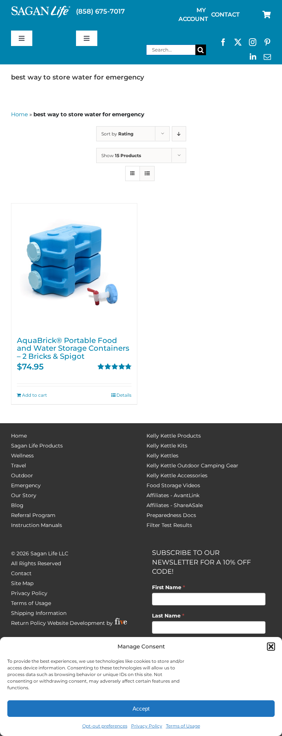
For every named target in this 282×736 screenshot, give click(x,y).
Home (19, 114)
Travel (18, 465)
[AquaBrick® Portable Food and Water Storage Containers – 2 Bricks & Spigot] (74, 266)
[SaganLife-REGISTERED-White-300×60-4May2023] (41, 9)
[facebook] (223, 42)
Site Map (22, 583)
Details (123, 395)
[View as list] (147, 173)
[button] (271, 646)
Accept (141, 708)
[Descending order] (179, 133)
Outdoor (22, 475)
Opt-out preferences (104, 726)
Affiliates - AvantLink (173, 495)
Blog (17, 505)
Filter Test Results (169, 525)
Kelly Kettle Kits (167, 445)
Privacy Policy (146, 726)
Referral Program (33, 515)
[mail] (267, 57)
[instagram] (252, 42)
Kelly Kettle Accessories (177, 475)
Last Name (168, 615)
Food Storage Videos (173, 485)
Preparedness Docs (171, 515)
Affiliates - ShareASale (175, 505)
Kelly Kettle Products (174, 435)
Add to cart (34, 395)
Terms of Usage (183, 726)
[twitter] (238, 42)
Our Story (23, 495)
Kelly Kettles (162, 455)
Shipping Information (38, 613)
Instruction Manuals (36, 525)
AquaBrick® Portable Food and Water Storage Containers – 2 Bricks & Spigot (73, 348)
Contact (21, 573)
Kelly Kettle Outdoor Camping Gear (192, 465)
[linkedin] (253, 57)
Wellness (22, 455)
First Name (168, 587)
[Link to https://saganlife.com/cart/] (267, 14)
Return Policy (28, 623)
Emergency (26, 485)
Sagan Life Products (37, 445)
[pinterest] (267, 42)
